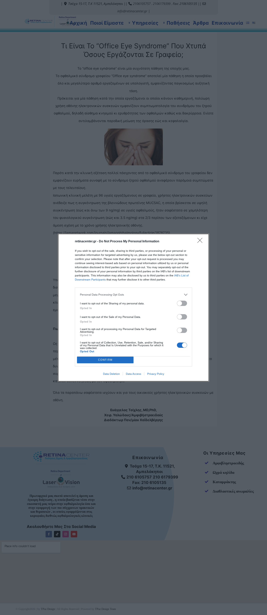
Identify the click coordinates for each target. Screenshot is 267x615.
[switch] (182, 303)
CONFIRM (105, 359)
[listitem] (133, 295)
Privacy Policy (155, 373)
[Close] (201, 241)
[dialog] (133, 307)
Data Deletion (111, 373)
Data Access (133, 373)
